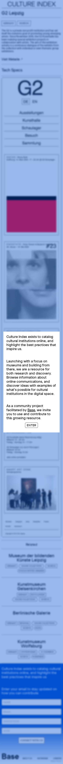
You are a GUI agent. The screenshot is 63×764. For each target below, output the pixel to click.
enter (31, 425)
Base (31, 409)
